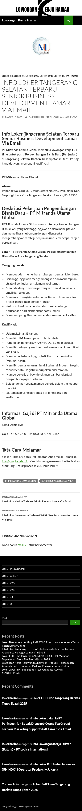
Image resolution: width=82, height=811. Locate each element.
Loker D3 (7, 76)
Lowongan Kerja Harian (19, 20)
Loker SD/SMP (10, 575)
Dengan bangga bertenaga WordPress (20, 806)
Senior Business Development (58, 481)
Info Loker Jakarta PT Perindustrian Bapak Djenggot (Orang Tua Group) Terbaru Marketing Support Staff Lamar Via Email (36, 723)
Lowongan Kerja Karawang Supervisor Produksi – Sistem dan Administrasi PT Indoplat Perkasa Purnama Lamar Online (38, 664)
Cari (4, 618)
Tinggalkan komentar (63, 117)
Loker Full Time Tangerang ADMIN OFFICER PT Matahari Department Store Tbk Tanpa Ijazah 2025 (36, 657)
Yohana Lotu (10, 784)
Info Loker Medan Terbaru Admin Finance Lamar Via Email (36, 499)
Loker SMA (32, 76)
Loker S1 (19, 76)
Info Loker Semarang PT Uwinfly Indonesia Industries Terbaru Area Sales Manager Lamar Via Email (38, 650)
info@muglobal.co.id (15, 461)
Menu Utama (77, 20)
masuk (22, 545)
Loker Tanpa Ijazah (66, 76)
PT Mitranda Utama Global (20, 481)
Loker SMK (46, 76)
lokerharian (36, 117)
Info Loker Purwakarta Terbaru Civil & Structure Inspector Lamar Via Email (40, 515)
